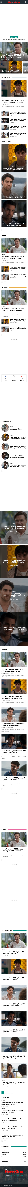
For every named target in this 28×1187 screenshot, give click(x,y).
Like (5, 375)
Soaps (2, 52)
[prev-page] (2, 230)
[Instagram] (8, 1179)
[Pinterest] (16, 1179)
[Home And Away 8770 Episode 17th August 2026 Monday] (5, 127)
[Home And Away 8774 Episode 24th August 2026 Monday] (14, 51)
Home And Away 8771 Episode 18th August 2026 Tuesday (18, 120)
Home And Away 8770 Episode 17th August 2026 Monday (18, 127)
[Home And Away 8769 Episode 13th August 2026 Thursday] (5, 135)
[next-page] (5, 230)
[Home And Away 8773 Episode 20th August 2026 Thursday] (11, 67)
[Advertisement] (14, 20)
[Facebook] (4, 1179)
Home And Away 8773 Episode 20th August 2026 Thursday (12, 101)
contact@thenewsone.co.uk (17, 1175)
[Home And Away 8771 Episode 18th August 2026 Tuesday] (5, 120)
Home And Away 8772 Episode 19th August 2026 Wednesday (18, 112)
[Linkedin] (12, 1179)
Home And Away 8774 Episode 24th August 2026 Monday (12, 257)
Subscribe (22, 375)
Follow (14, 375)
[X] (23, 1179)
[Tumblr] (20, 1179)
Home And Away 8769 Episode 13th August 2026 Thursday (18, 134)
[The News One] (14, 2)
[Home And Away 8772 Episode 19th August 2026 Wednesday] (5, 113)
